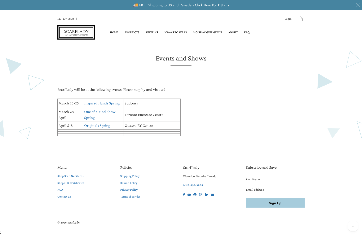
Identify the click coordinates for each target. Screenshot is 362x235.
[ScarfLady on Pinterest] (195, 194)
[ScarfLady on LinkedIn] (206, 194)
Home (114, 32)
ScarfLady (73, 222)
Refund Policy (128, 183)
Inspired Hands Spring (102, 103)
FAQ (247, 32)
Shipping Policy (130, 176)
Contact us (64, 196)
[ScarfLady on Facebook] (184, 194)
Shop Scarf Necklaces (70, 176)
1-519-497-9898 (193, 185)
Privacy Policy (129, 189)
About (233, 32)
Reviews (152, 32)
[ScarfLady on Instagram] (200, 194)
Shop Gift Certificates (70, 183)
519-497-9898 (65, 18)
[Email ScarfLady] (212, 194)
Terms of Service (130, 196)
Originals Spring (97, 125)
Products (132, 32)
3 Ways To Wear (175, 32)
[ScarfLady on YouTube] (189, 194)
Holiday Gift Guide (207, 32)
